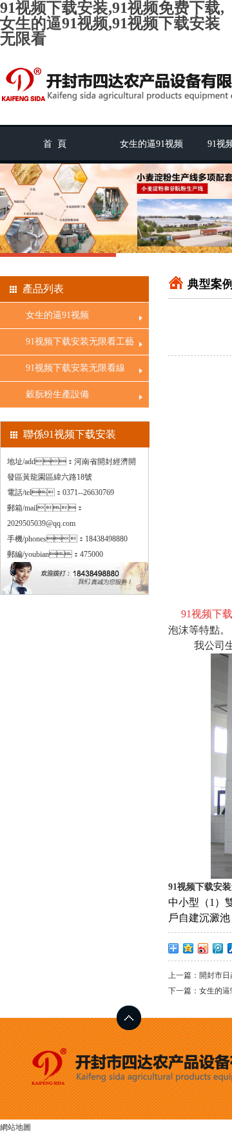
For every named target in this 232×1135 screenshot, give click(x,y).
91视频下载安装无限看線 (75, 368)
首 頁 (54, 144)
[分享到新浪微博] (203, 948)
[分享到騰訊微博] (218, 948)
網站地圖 (15, 1127)
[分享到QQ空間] (188, 948)
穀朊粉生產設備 (57, 394)
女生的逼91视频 (151, 144)
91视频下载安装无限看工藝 (80, 341)
